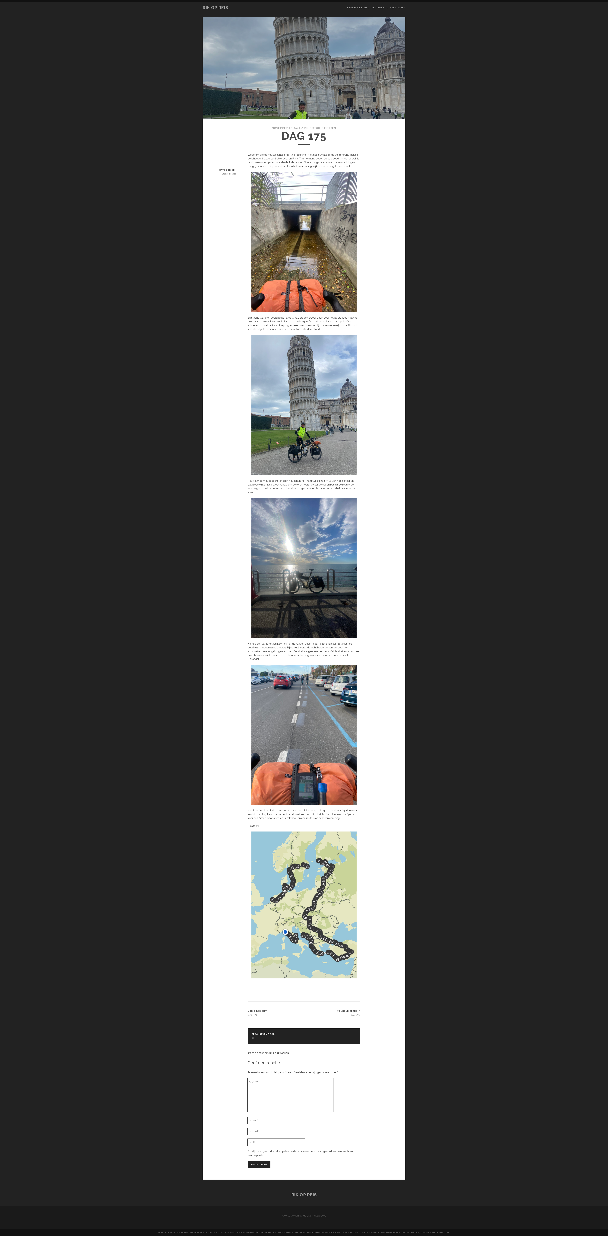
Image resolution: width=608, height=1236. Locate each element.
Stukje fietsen (357, 7)
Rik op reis (215, 7)
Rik (306, 128)
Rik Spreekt (378, 7)
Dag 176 (355, 1015)
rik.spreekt (320, 1215)
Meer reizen (397, 7)
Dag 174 (252, 1015)
